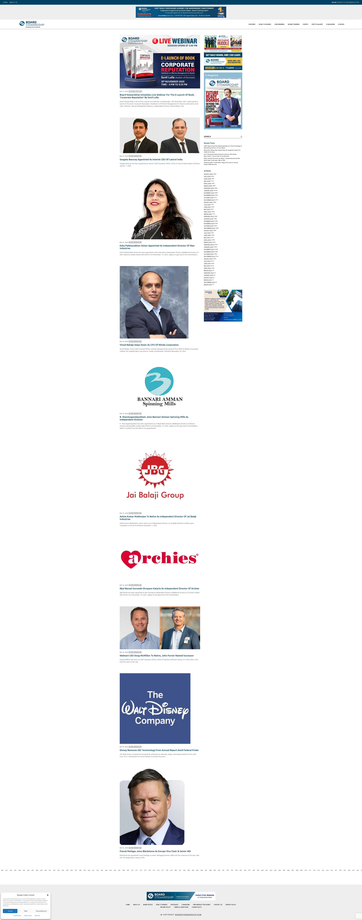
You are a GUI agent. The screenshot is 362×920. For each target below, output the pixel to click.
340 (2, 870)
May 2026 (207, 181)
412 (314, 870)
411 (310, 870)
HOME (5, 2)
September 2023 (209, 256)
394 (236, 870)
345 (24, 870)
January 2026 (208, 190)
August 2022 (208, 277)
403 (275, 870)
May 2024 (207, 237)
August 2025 (208, 202)
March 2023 (208, 270)
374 (149, 870)
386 (202, 870)
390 (219, 870)
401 (267, 870)
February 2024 (209, 244)
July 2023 (207, 261)
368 (123, 870)
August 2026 (208, 174)
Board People (148, 904)
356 (71, 870)
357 (76, 870)
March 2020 (208, 284)
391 (223, 870)
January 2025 (208, 218)
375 (154, 870)
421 (353, 870)
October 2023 (208, 254)
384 (193, 870)
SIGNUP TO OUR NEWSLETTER (348, 2)
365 (110, 870)
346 (28, 870)
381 (180, 870)
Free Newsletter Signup (201, 904)
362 (97, 870)
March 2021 (208, 280)
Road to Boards (161, 904)
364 (106, 870)
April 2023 (207, 268)
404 (280, 870)
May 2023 (207, 265)
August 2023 (208, 258)
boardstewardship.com (188, 915)
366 (115, 870)
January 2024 (208, 247)
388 (210, 870)
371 (136, 870)
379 (171, 870)
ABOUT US (13, 2)
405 (284, 870)
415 (327, 870)
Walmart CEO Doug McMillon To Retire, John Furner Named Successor (157, 655)
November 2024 (209, 223)
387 (206, 870)
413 (319, 870)
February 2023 (209, 272)
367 (119, 870)
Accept (10, 911)
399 (258, 870)
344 (19, 870)
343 (15, 870)
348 (37, 870)
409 (301, 870)
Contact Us (218, 904)
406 (288, 870)
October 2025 (208, 197)
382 (184, 870)
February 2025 (209, 216)
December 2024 (209, 221)
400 (262, 870)
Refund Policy (165, 907)
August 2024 (208, 230)
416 (332, 870)
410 (306, 870)
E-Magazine (186, 904)
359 (84, 870)
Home (128, 904)
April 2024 (207, 240)
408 (297, 870)
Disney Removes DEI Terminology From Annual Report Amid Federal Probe (159, 750)
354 (63, 870)
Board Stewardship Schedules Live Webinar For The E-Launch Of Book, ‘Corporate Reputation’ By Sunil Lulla (157, 96)
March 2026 (208, 185)
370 (132, 870)
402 (271, 870)
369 (128, 870)
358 (80, 870)
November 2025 (209, 195)
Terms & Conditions (181, 907)
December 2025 (209, 192)
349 (41, 870)
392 (228, 870)
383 (189, 870)
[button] (48, 895)
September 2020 (209, 282)
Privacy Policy (28, 915)
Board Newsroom (135, 156)
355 (67, 870)
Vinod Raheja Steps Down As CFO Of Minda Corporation (149, 345)
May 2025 (207, 209)
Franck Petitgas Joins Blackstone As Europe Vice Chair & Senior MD (155, 851)
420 (349, 870)
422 (358, 870)
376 (158, 870)
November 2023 (209, 251)
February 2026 (209, 188)
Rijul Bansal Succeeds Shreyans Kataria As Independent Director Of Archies (159, 588)
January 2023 (208, 275)
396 (245, 870)
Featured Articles (135, 91)
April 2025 (207, 211)
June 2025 (207, 207)
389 (215, 870)
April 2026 (207, 183)
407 (293, 870)
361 (93, 870)
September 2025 (209, 200)
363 (102, 870)
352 (54, 870)
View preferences (41, 911)
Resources (174, 904)
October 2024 (209, 225)
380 (175, 870)
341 (6, 870)
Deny (25, 911)
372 (141, 870)
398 (254, 870)
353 (58, 870)
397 (249, 870)
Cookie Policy (17, 915)
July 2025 (207, 204)
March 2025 (208, 214)
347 (32, 870)
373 (145, 870)
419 (345, 870)
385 (197, 870)
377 (162, 870)
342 (11, 870)
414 (323, 870)
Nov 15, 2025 (124, 156)
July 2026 (207, 176)
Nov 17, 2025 (124, 91)
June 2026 (207, 178)
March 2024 (208, 242)
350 (45, 870)
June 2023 (207, 263)
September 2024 (209, 228)
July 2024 (207, 232)
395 (241, 870)
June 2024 (207, 235)
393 (232, 870)
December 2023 (209, 249)
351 (50, 870)
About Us (37, 915)
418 (340, 870)
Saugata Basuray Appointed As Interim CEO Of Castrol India (151, 159)
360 (89, 870)
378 (167, 870)
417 (336, 870)
